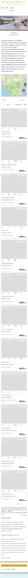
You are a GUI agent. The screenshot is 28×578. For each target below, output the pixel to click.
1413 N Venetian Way (7, 329)
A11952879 (23, 439)
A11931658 (23, 176)
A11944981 (23, 241)
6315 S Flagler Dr (6, 428)
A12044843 (23, 373)
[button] (3, 81)
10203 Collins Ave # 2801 (8, 197)
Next (18, 504)
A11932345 (23, 307)
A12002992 (23, 472)
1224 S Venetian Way (7, 395)
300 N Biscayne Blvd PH (8, 296)
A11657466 (23, 274)
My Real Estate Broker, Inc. (14, 2)
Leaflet (17, 96)
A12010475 (23, 340)
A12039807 (23, 406)
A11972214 (23, 110)
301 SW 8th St (5, 230)
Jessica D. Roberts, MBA (8, 569)
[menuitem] (10, 100)
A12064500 (23, 143)
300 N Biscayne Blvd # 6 (8, 263)
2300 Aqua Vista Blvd (7, 494)
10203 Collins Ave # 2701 (8, 461)
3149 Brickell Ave (6, 131)
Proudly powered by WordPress (11, 575)
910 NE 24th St (5, 362)
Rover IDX (24, 515)
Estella (21, 575)
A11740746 (23, 209)
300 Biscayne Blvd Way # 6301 (9, 164)
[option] (14, 23)
